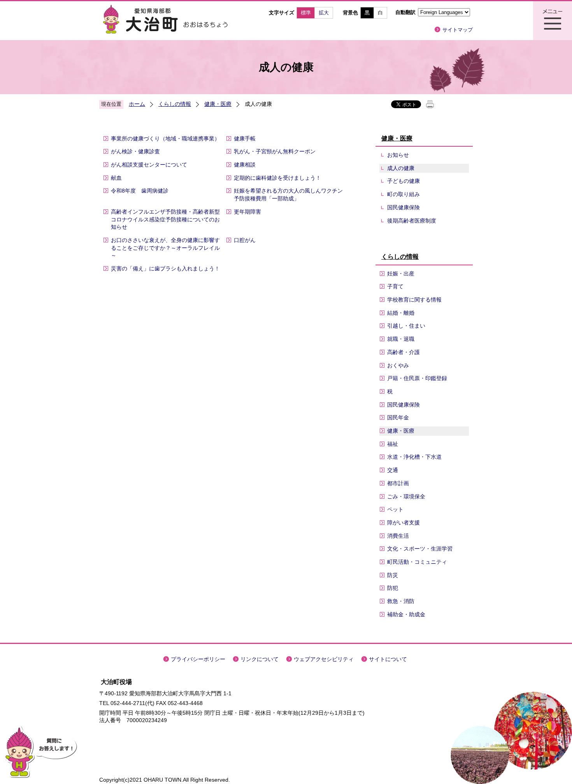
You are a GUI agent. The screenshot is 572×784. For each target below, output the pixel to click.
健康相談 (245, 164)
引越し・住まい (406, 326)
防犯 (392, 588)
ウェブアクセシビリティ (324, 659)
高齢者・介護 (403, 352)
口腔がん (245, 240)
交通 (392, 470)
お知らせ (398, 155)
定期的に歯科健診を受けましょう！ (277, 178)
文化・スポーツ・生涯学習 (420, 548)
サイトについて (388, 659)
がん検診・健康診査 (135, 151)
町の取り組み (403, 194)
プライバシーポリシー (198, 659)
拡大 (324, 13)
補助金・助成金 (406, 614)
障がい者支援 (403, 522)
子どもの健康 (403, 181)
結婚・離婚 (400, 313)
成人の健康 (400, 168)
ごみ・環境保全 (406, 496)
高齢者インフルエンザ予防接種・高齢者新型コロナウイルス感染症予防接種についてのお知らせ (165, 219)
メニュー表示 (552, 20)
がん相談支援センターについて (149, 164)
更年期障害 (247, 212)
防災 (392, 575)
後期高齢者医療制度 (411, 220)
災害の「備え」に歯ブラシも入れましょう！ (165, 268)
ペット (395, 509)
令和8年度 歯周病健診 (139, 191)
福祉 (392, 444)
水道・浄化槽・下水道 (414, 457)
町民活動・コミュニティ (417, 562)
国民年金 (398, 417)
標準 (306, 13)
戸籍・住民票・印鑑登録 (417, 378)
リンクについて (259, 659)
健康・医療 (218, 104)
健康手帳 (245, 138)
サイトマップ (457, 30)
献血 (116, 178)
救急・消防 (400, 601)
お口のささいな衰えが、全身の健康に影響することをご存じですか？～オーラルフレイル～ (165, 247)
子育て (395, 286)
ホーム (137, 104)
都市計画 (398, 483)
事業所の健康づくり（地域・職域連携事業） (165, 138)
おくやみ (398, 365)
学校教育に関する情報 (414, 299)
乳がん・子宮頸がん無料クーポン (275, 151)
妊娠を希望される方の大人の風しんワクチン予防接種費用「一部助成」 (288, 195)
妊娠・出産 (400, 273)
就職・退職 (400, 339)
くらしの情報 (174, 104)
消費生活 (398, 536)
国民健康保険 (403, 207)
